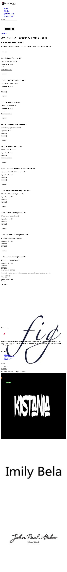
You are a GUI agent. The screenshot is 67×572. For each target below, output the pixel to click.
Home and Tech (8, 16)
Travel (6, 10)
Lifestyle (6, 11)
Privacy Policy (8, 358)
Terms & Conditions (9, 356)
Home (6, 8)
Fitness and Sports (9, 13)
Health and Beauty (9, 15)
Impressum (7, 359)
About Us (7, 355)
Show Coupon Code (6, 69)
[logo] (9, 5)
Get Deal (3, 91)
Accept (8, 382)
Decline (3, 382)
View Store (4, 33)
